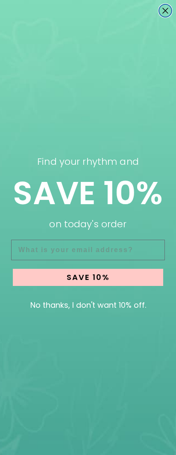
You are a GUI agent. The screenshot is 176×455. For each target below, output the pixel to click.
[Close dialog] (165, 10)
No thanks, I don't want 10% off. (88, 305)
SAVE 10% (88, 277)
